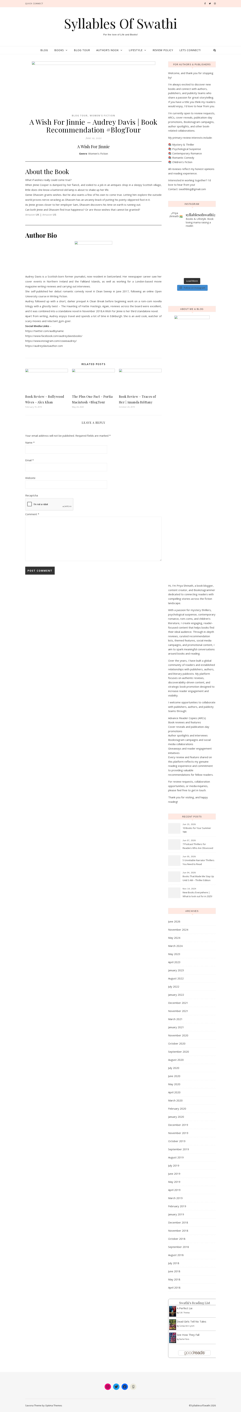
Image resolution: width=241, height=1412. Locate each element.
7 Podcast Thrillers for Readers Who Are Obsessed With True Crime (198, 846)
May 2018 (174, 1279)
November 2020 (178, 1035)
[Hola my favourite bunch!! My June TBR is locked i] (180, 241)
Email (29, 460)
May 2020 (174, 1084)
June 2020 (174, 1076)
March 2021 (175, 1019)
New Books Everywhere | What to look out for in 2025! (197, 894)
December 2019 (178, 1125)
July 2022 (173, 986)
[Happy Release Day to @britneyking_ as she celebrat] (180, 269)
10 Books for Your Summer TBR (197, 830)
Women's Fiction (102, 115)
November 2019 (178, 1133)
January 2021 (176, 1027)
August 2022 (176, 978)
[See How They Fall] (172, 1338)
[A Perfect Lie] (172, 1311)
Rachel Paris (184, 1339)
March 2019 (175, 1198)
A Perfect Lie (184, 1308)
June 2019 (174, 1173)
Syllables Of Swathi (120, 23)
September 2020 (178, 1051)
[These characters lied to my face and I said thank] (180, 246)
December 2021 (178, 1003)
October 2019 (176, 1141)
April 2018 (174, 1287)
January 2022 (176, 994)
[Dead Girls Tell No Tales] (172, 1324)
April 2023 (174, 962)
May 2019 (174, 1182)
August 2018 (176, 1255)
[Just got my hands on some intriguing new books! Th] (180, 251)
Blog (44, 50)
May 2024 (174, 937)
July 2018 (173, 1263)
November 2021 (178, 1011)
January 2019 (176, 1214)
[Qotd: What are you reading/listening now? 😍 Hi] (203, 274)
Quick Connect (34, 3)
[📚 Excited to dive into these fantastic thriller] (203, 255)
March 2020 (175, 1100)
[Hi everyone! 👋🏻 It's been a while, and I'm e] (180, 255)
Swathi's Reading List (194, 1303)
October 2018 (176, 1238)
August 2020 (176, 1059)
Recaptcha (31, 495)
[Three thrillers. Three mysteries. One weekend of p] (203, 232)
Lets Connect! (190, 50)
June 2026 (174, 921)
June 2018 (174, 1271)
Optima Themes (53, 1405)
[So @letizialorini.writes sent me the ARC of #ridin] (203, 264)
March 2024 (175, 946)
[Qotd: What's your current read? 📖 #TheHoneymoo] (180, 264)
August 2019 (176, 1157)
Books (59, 50)
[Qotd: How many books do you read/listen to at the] (180, 274)
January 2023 (176, 970)
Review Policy (163, 50)
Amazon (32, 214)
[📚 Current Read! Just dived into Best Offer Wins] (203, 251)
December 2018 (178, 1222)
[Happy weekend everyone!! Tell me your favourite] (203, 241)
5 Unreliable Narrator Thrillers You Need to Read (198, 862)
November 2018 (178, 1230)
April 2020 (174, 1092)
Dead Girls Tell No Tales (191, 1321)
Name (30, 442)
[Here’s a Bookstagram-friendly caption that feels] (180, 232)
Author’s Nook (107, 50)
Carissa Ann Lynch (186, 1326)
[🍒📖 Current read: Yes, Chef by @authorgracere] (180, 237)
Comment (32, 514)
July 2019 (173, 1165)
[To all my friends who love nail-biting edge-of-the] (203, 269)
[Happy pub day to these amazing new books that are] (180, 260)
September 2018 (178, 1247)
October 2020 (176, 1043)
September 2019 (178, 1149)
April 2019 (174, 1190)
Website (30, 478)
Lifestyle (136, 50)
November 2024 (178, 929)
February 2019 (177, 1206)
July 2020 (173, 1068)
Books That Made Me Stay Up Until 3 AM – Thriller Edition (198, 878)
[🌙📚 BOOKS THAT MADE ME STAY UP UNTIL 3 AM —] (203, 246)
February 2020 (177, 1108)
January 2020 (176, 1116)
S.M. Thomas (184, 1312)
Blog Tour (82, 50)
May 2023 (174, 954)
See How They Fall (188, 1334)
